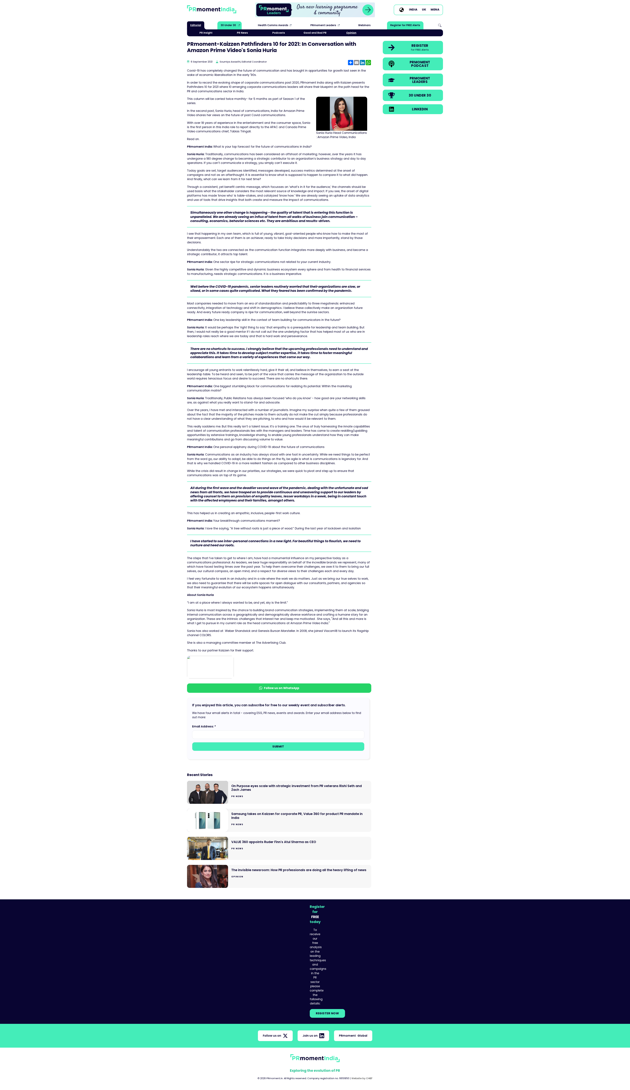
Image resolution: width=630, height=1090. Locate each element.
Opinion (351, 32)
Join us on (310, 1036)
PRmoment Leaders (323, 25)
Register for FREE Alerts (405, 25)
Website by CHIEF (361, 1078)
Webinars (364, 25)
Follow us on (272, 1036)
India (413, 9)
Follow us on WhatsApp (281, 688)
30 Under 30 (228, 25)
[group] (315, 9)
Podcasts (278, 32)
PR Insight (206, 32)
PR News (242, 32)
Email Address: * (204, 726)
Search (439, 25)
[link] (315, 9)
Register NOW (327, 1013)
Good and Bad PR (315, 32)
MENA (435, 9)
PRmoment (353, 1036)
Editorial (195, 25)
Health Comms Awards (273, 25)
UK (424, 9)
